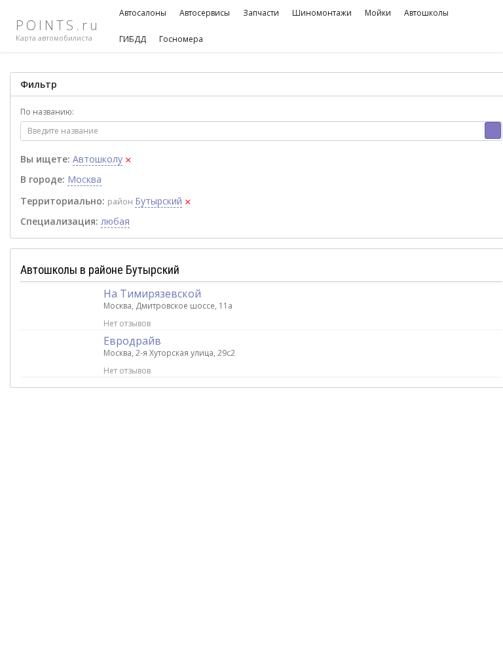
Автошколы (426, 12)
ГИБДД (132, 39)
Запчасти (261, 12)
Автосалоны (142, 12)
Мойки (378, 12)
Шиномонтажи (322, 12)
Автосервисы (204, 12)
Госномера (181, 39)
